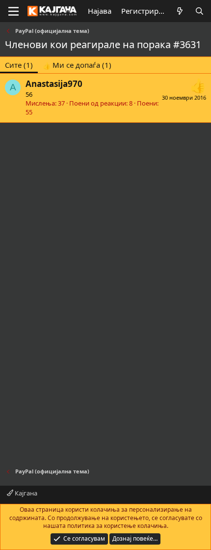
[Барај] (199, 11)
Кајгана (25, 493)
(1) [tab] (19, 65)
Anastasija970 (54, 83)
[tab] (77, 65)
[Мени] (13, 11)
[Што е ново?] (179, 11)
